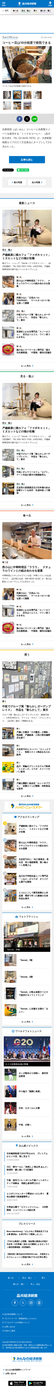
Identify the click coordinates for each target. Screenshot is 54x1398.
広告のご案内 (9, 1331)
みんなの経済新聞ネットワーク (27, 1359)
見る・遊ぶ (25, 10)
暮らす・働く (45, 10)
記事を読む (27, 159)
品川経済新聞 (27, 4)
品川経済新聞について (13, 1314)
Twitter (23, 1303)
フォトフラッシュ (10, 37)
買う (35, 10)
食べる (15, 10)
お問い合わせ (9, 1327)
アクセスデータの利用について (17, 1322)
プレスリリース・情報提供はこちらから (20, 1318)
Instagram (31, 1303)
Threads (39, 1303)
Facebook (15, 1303)
